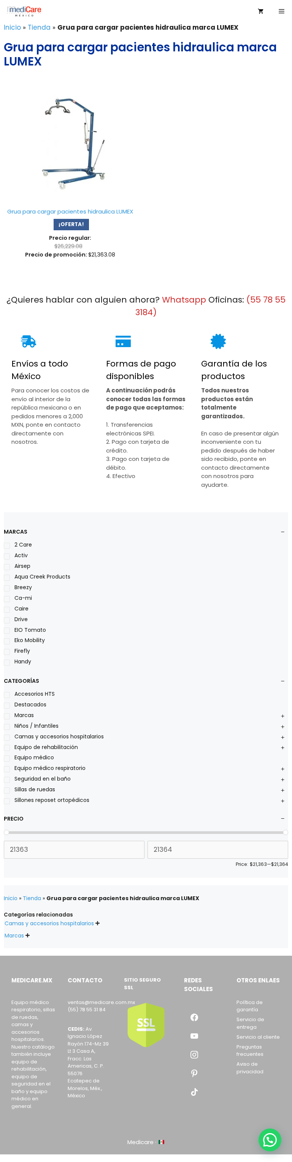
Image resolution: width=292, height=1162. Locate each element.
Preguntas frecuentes (249, 1050)
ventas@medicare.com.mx (101, 1002)
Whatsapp (184, 300)
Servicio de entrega (250, 1023)
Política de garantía (249, 1006)
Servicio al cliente (258, 1037)
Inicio (12, 27)
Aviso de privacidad (249, 1067)
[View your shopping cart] (260, 11)
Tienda (39, 27)
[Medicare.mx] (24, 11)
